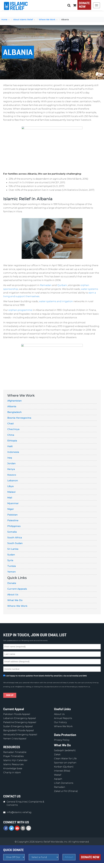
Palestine (12, 520)
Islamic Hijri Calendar (15, 760)
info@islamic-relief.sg (23, 687)
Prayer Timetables (13, 756)
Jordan (11, 463)
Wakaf (57, 775)
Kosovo (11, 474)
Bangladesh (14, 412)
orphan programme (20, 310)
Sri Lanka (12, 549)
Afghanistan (14, 400)
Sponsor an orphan (65, 762)
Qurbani (62, 285)
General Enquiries (17, 801)
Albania (11, 406)
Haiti (10, 446)
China (10, 435)
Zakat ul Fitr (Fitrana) (66, 791)
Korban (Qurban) (63, 766)
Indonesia (13, 452)
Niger (10, 509)
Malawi (11, 492)
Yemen (11, 571)
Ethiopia (12, 440)
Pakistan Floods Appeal (16, 714)
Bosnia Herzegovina (19, 417)
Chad (10, 423)
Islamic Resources (13, 764)
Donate (11, 583)
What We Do (14, 600)
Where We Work (17, 606)
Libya (10, 486)
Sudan (11, 554)
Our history (60, 722)
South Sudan (15, 543)
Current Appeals (17, 588)
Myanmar (13, 503)
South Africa (14, 537)
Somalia (12, 531)
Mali (9, 497)
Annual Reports (63, 718)
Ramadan (46, 285)
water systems (89, 289)
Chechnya (13, 429)
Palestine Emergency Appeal (19, 722)
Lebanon (12, 480)
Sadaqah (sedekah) (65, 750)
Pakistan (12, 514)
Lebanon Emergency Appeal (19, 718)
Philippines (14, 526)
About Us (12, 594)
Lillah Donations (63, 783)
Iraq (9, 457)
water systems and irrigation (56, 301)
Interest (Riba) (62, 770)
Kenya (11, 469)
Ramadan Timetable (14, 752)
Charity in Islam (12, 772)
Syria (10, 560)
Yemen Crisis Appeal (14, 738)
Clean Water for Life (65, 758)
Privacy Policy (61, 740)
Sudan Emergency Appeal (18, 726)
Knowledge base (12, 768)
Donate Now (84, 5)
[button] (74, 5)
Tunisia (11, 566)
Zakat (57, 754)
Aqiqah (58, 779)
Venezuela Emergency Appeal (20, 734)
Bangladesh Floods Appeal (18, 730)
